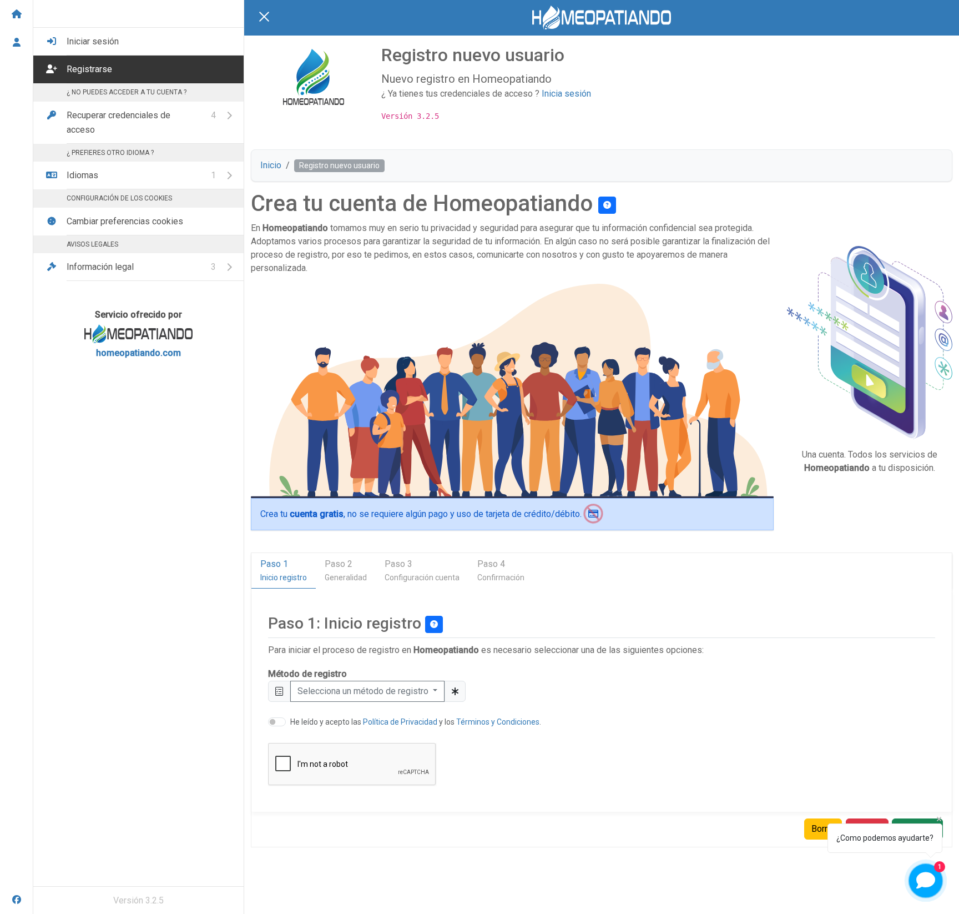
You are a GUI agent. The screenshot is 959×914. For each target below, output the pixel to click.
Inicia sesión (566, 93)
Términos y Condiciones (497, 721)
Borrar (823, 828)
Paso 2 (346, 570)
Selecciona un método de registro (364, 691)
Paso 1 (283, 570)
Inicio (270, 165)
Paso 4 (500, 570)
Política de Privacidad (400, 721)
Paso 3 (422, 570)
